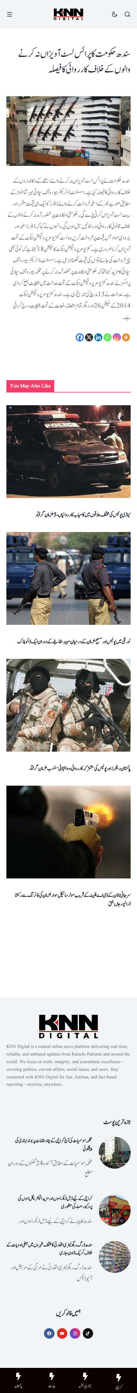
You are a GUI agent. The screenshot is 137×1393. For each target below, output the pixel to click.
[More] (126, 337)
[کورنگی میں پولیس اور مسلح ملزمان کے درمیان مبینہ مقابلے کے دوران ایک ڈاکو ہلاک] (68, 578)
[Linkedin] (98, 337)
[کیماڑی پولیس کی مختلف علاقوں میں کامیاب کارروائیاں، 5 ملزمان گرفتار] (68, 451)
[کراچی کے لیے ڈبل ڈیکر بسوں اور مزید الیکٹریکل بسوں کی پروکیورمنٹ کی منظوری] (115, 1210)
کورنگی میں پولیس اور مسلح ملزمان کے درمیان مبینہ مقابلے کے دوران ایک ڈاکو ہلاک (74, 642)
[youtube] (62, 1333)
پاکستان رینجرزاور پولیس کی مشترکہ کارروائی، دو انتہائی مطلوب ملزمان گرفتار (80, 768)
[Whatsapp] (108, 337)
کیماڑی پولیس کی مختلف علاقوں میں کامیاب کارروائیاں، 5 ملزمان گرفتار (83, 515)
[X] (89, 337)
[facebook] (49, 1333)
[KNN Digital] (68, 14)
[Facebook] (80, 337)
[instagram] (75, 1333)
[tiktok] (88, 1333)
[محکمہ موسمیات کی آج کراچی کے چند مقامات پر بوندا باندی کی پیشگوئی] (115, 1153)
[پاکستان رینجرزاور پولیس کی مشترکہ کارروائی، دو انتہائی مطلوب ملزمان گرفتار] (68, 705)
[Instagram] (117, 337)
